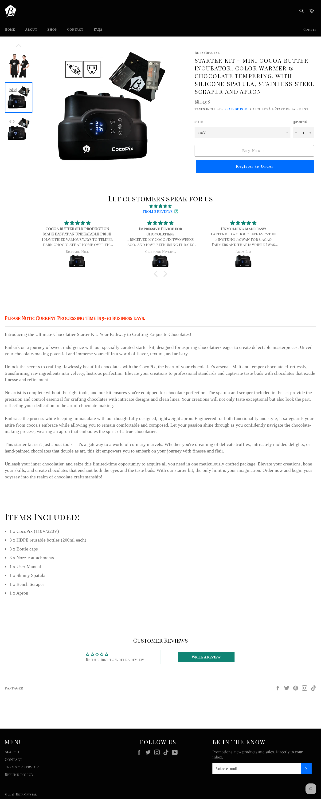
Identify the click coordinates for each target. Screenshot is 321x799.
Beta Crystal (26, 794)
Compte (309, 29)
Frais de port (236, 108)
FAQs (98, 29)
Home (10, 29)
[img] (160, 206)
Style (199, 122)
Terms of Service (22, 766)
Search (12, 751)
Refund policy (19, 774)
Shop (52, 29)
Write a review (206, 656)
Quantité (300, 122)
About (31, 29)
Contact (75, 29)
